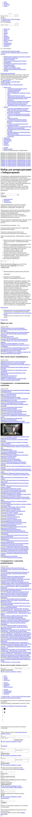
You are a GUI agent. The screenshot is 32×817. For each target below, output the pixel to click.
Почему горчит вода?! (12, 338)
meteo (10, 13)
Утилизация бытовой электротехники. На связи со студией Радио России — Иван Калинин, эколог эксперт (16, 613)
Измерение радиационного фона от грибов (18, 422)
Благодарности (8, 43)
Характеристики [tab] (8, 199)
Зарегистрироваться (6, 784)
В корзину (3, 196)
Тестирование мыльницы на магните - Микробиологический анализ (14, 527)
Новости (6, 3)
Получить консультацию (7, 670)
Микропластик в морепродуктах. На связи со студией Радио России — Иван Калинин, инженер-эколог (16, 633)
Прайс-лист (7, 29)
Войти (2, 795)
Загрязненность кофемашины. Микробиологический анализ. (11, 419)
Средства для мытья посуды (14, 519)
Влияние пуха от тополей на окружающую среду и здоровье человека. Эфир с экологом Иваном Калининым (15, 586)
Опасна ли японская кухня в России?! (17, 414)
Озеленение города (12, 450)
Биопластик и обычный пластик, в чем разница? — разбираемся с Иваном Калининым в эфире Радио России (15, 647)
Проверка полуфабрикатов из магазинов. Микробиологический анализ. (14, 455)
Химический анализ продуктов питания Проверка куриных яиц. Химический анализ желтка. (15, 547)
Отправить (3, 802)
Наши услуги (7, 87)
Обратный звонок (15, 52)
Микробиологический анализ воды (16, 530)
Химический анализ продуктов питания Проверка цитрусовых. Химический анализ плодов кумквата (14, 553)
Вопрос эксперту (8, 40)
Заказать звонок (18, 739)
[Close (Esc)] (1, 735)
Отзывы (6, 41)
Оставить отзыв (5, 267)
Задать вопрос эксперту (7, 84)
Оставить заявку (5, 753)
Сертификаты (7, 44)
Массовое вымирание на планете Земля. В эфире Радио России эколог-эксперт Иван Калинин (15, 592)
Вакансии (6, 39)
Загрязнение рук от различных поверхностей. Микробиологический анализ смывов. (16, 352)
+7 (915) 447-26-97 (5, 20)
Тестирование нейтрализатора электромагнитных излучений (12, 407)
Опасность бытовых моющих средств (16, 411)
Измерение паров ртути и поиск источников (12, 363)
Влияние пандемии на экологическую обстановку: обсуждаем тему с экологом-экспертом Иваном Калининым (14, 627)
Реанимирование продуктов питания (16, 522)
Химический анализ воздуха (8, 377)
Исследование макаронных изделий (16, 490)
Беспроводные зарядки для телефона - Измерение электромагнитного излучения (14, 402)
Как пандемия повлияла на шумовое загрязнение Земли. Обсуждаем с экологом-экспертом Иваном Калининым (15, 600)
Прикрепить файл (5, 265)
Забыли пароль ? (18, 787)
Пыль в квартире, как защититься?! (16, 511)
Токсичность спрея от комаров (15, 514)
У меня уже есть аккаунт (7, 787)
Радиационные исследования (14, 557)
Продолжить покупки (21, 732)
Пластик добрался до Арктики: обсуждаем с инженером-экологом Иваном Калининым (15, 579)
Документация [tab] (7, 202)
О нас (5, 2)
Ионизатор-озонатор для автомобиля (16, 462)
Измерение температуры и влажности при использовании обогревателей (15, 437)
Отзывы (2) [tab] (7, 200)
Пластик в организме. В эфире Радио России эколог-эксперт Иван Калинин (15, 606)
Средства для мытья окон (13, 459)
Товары (6, 33)
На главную (4, 746)
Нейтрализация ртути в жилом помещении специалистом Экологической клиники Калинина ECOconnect (15, 334)
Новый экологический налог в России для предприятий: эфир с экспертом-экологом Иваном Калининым (15, 573)
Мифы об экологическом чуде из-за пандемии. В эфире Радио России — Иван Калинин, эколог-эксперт (16, 653)
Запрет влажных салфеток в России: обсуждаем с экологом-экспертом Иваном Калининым (15, 619)
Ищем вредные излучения (13, 397)
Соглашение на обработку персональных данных (14, 706)
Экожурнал (7, 4)
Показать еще (4, 307)
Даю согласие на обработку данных (11, 671)
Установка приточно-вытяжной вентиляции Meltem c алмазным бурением (15, 393)
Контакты (6, 46)
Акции (5, 6)
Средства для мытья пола (13, 516)
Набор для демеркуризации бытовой (10, 380)
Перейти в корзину (6, 733)
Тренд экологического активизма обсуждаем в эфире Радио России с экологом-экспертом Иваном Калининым (16, 640)
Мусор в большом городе (13, 508)
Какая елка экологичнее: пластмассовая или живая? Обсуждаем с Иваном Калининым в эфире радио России (16, 659)
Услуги (5, 31)
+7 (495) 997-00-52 (5, 19)
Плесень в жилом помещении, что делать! (18, 347)
